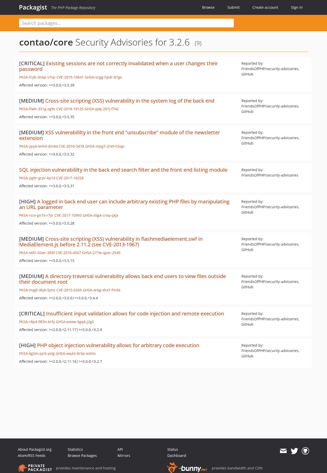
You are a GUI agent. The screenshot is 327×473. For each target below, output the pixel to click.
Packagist (33, 7)
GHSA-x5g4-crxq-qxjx (100, 215)
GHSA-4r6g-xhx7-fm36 (101, 290)
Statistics (75, 449)
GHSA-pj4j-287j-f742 (102, 108)
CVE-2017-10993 (68, 215)
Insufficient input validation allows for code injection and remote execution (135, 313)
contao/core (46, 42)
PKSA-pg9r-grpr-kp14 (37, 177)
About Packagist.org (35, 449)
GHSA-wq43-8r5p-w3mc (76, 353)
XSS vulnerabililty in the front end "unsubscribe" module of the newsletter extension (119, 135)
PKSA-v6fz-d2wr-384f (37, 252)
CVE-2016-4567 (68, 252)
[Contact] (283, 451)
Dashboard (176, 455)
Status (172, 449)
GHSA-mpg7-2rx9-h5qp (104, 146)
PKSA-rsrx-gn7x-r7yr (36, 215)
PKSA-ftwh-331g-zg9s (37, 108)
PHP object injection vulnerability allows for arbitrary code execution (118, 345)
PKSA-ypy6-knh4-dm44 (38, 146)
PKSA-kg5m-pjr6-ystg (37, 353)
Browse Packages (82, 455)
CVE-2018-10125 (70, 108)
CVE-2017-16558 (70, 177)
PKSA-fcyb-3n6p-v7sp (37, 77)
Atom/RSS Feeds (31, 455)
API (120, 449)
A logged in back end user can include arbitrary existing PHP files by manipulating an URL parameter (124, 204)
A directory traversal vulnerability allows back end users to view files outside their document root (122, 279)
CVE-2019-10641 (70, 77)
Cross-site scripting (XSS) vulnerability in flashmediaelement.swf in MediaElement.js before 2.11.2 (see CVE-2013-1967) (111, 241)
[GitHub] (305, 451)
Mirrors (124, 455)
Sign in (297, 7)
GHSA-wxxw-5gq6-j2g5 (75, 321)
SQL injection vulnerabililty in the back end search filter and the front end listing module (123, 169)
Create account (265, 7)
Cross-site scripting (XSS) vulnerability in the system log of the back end (129, 100)
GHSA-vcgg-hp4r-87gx (103, 77)
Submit (233, 7)
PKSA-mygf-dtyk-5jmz (37, 290)
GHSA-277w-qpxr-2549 (101, 252)
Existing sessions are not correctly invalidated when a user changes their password (118, 66)
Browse (208, 7)
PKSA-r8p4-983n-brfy (37, 321)
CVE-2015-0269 (69, 290)
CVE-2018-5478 (71, 146)
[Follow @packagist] (294, 451)
